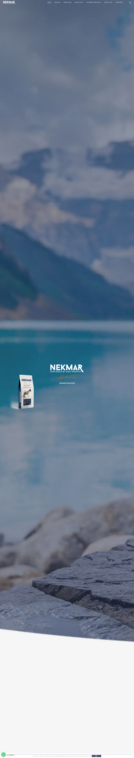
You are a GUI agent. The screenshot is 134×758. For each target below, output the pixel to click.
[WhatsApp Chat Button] (3, 754)
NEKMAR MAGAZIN (67, 383)
